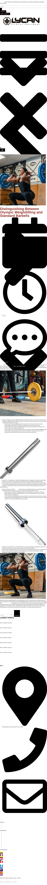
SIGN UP (2, 2)
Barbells (1, 364)
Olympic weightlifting (7, 603)
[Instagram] (1, 665)
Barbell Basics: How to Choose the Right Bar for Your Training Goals (15, 645)
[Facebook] (0, 665)
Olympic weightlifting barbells (19, 366)
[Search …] (7, 615)
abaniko (22, 878)
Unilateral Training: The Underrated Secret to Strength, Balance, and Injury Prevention (18, 650)
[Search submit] (1, 9)
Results (3, 11)
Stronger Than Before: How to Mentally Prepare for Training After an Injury (16, 630)
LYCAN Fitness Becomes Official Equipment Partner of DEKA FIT (14, 625)
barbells (16, 489)
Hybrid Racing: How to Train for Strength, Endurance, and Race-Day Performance (17, 620)
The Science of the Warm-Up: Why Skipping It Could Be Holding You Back (16, 635)
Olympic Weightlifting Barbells (6, 417)
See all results (5, 13)
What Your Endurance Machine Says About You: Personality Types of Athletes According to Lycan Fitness (23, 640)
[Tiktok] (2, 665)
